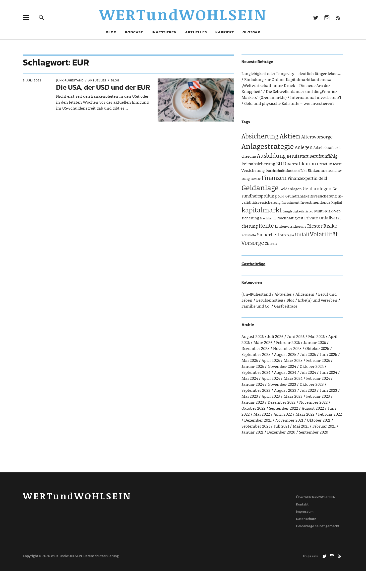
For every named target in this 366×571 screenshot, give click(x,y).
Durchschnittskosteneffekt (286, 170)
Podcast (134, 32)
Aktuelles (196, 32)
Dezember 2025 (255, 348)
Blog (111, 32)
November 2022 (313, 402)
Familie (256, 179)
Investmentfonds (315, 202)
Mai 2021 (301, 426)
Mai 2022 (261, 414)
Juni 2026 (296, 336)
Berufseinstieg (269, 300)
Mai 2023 (250, 396)
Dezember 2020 (281, 432)
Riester (314, 225)
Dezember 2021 (258, 420)
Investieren (164, 32)
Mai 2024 (250, 378)
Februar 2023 (318, 396)
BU (279, 163)
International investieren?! (315, 97)
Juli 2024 (308, 372)
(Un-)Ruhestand (70, 80)
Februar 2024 (318, 378)
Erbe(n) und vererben (317, 300)
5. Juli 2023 (32, 80)
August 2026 (253, 336)
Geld (322, 178)
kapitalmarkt (262, 209)
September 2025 (256, 354)
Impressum (304, 511)
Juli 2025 (308, 354)
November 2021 (289, 420)
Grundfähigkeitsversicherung (311, 196)
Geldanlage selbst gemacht (317, 526)
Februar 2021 (324, 426)
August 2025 (285, 354)
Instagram (326, 17)
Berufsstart (297, 156)
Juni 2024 (328, 372)
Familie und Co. (256, 306)
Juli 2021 (281, 426)
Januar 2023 (253, 402)
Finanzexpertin (302, 178)
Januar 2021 (252, 432)
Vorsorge (253, 243)
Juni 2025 (328, 354)
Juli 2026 (275, 336)
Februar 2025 (318, 360)
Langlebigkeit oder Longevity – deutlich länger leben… (291, 73)
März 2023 (293, 396)
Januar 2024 (253, 384)
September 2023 (256, 390)
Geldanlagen (291, 188)
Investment (291, 202)
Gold (281, 196)
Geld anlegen (317, 188)
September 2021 (256, 426)
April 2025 (271, 360)
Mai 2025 (250, 360)
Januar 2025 (253, 366)
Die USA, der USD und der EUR (103, 87)
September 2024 (256, 372)
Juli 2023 (308, 390)
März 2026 (262, 342)
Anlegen (303, 147)
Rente (266, 225)
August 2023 (285, 390)
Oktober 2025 (317, 348)
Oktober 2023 (312, 384)
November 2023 (282, 384)
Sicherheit (268, 234)
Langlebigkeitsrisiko (298, 211)
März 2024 (293, 378)
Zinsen (271, 243)
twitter (315, 17)
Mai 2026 (316, 336)
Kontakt (302, 504)
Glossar (251, 32)
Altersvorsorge (317, 136)
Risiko (330, 225)
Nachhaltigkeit (290, 218)
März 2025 (293, 360)
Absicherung (260, 135)
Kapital (336, 202)
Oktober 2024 (312, 366)
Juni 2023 (328, 390)
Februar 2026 (288, 342)
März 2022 (305, 414)
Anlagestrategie (268, 146)
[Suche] (41, 17)
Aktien (290, 135)
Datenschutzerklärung (101, 556)
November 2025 (287, 348)
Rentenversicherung (290, 226)
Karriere (224, 32)
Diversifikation (299, 163)
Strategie (287, 235)
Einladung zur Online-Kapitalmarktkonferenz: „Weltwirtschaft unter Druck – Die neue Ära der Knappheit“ (286, 85)
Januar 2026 (315, 342)
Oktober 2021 (318, 420)
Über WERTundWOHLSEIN (315, 497)
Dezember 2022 (282, 402)
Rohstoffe (249, 235)
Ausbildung (271, 155)
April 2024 (271, 378)
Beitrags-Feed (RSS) (338, 17)
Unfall (302, 234)
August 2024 (285, 372)
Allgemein (305, 294)
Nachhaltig (268, 218)
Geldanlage (260, 187)
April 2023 (271, 396)
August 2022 (313, 408)
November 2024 (282, 366)
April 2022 (283, 414)
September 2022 (283, 408)
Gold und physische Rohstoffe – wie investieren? (289, 103)
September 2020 (313, 432)
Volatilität (324, 234)
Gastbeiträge (253, 264)
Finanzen (274, 178)
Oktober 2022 (253, 408)
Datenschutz (306, 518)
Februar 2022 (330, 414)
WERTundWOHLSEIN (183, 14)
